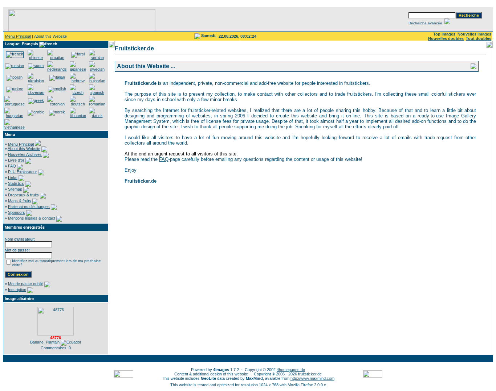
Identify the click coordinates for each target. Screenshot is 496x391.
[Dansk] (97, 115)
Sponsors (16, 212)
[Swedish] (97, 69)
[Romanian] (97, 104)
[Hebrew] (78, 81)
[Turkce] (14, 89)
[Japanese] (78, 69)
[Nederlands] (57, 69)
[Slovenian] (36, 92)
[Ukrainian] (36, 81)
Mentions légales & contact (31, 218)
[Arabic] (36, 112)
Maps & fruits (19, 201)
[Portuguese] (14, 104)
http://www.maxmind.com (312, 378)
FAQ (12, 166)
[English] (57, 89)
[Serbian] (97, 57)
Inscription (17, 289)
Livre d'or (16, 160)
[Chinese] (36, 57)
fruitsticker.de (310, 374)
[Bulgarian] (97, 81)
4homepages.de (291, 369)
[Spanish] (97, 92)
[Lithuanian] (78, 115)
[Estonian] (57, 104)
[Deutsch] (78, 104)
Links (12, 177)
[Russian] (14, 65)
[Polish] (15, 77)
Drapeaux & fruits (23, 195)
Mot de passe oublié (25, 284)
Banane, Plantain (45, 342)
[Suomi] (36, 65)
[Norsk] (57, 112)
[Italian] (57, 77)
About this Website (24, 148)
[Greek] (36, 100)
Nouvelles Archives (25, 154)
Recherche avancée (425, 23)
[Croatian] (57, 57)
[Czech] (78, 92)
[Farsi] (78, 54)
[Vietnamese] (14, 127)
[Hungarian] (14, 115)
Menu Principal (18, 36)
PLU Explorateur (22, 172)
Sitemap (15, 189)
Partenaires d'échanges (29, 206)
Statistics (16, 183)
